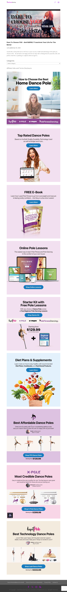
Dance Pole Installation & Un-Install (16, 582)
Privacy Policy (47, 582)
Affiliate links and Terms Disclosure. (19, 68)
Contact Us (55, 582)
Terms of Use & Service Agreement (34, 582)
